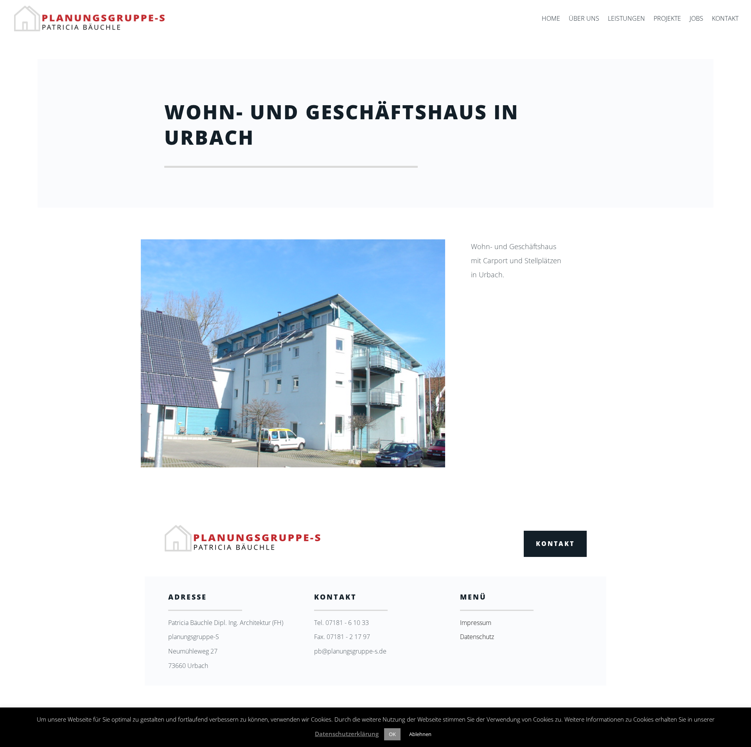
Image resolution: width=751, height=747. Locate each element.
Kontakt (725, 19)
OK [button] (392, 734)
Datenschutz (477, 636)
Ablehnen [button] (420, 734)
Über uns (584, 19)
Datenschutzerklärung (347, 734)
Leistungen (626, 19)
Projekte (667, 19)
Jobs (696, 19)
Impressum (475, 622)
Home (551, 19)
